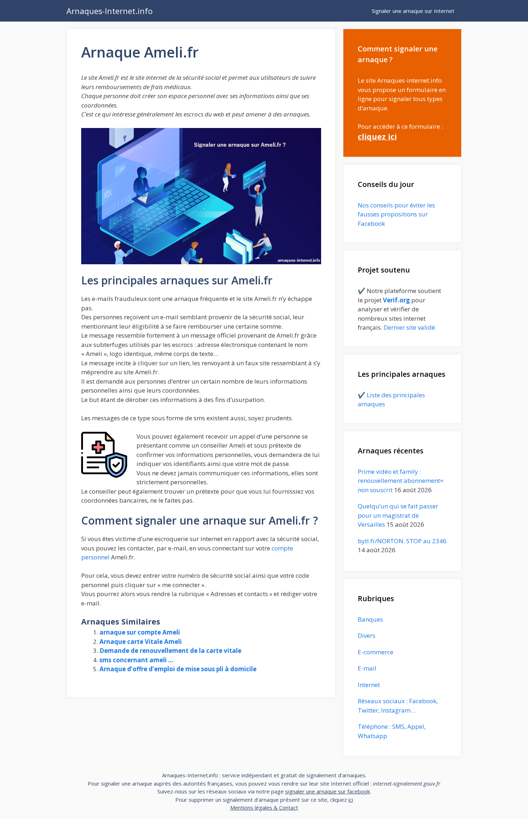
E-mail (367, 668)
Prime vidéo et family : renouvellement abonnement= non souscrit (401, 480)
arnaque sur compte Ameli (139, 632)
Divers (366, 635)
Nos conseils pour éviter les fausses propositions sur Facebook (396, 214)
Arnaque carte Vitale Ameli (140, 641)
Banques (370, 619)
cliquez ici (377, 136)
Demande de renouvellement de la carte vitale (170, 650)
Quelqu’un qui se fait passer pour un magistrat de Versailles (398, 515)
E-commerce (375, 652)
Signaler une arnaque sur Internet (413, 10)
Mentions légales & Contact (264, 807)
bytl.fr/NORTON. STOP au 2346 (402, 541)
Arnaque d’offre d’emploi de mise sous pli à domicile (177, 669)
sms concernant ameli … (136, 660)
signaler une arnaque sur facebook (327, 791)
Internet (369, 685)
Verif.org (396, 300)
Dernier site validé (409, 327)
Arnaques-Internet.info (109, 10)
